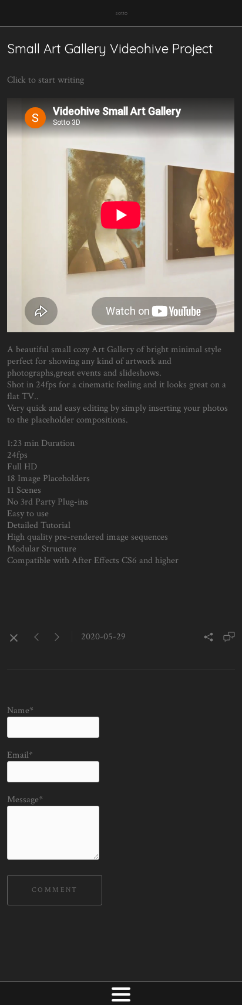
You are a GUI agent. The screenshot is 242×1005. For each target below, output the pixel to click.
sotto (121, 13)
